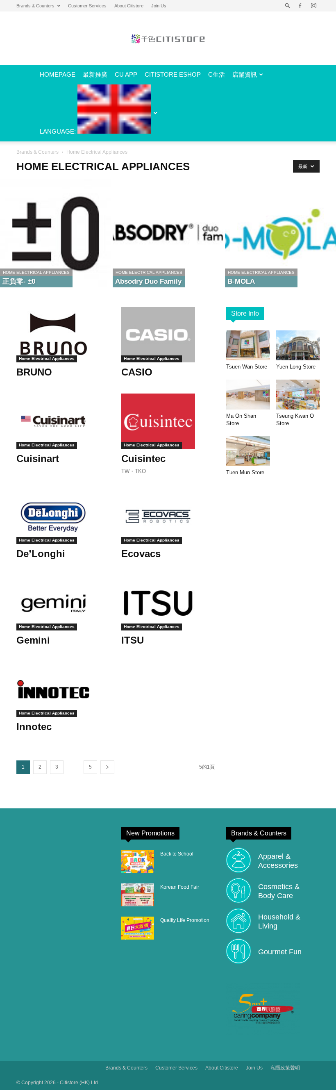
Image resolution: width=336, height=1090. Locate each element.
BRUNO (34, 372)
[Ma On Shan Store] (248, 395)
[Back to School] (137, 861)
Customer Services (87, 5)
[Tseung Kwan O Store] (298, 395)
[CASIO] (168, 334)
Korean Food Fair (179, 887)
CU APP (126, 74)
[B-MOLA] (280, 233)
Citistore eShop (173, 74)
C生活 (216, 74)
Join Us (158, 5)
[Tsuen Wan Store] (248, 345)
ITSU (132, 640)
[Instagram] (313, 5)
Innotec (34, 726)
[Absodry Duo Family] (168, 233)
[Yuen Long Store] (298, 345)
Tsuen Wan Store (246, 367)
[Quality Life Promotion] (137, 928)
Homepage (57, 74)
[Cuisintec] (168, 421)
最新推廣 (95, 74)
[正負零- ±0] (55, 233)
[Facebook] (300, 5)
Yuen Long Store (296, 367)
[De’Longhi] (63, 516)
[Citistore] (168, 39)
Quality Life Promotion (184, 920)
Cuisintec (143, 458)
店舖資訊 (244, 74)
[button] (288, 5)
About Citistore (128, 5)
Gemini (33, 640)
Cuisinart (37, 458)
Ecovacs (141, 553)
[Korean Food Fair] (137, 894)
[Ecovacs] (168, 516)
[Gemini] (63, 602)
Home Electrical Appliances (36, 272)
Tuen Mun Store (245, 472)
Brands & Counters (35, 5)
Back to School (176, 854)
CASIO (136, 372)
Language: (58, 131)
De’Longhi (40, 553)
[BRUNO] (63, 334)
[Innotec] (63, 689)
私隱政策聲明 (285, 1068)
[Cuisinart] (63, 421)
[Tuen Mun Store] (248, 451)
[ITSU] (168, 602)
